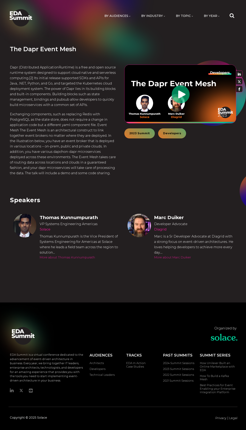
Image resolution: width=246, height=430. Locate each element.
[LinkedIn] (12, 390)
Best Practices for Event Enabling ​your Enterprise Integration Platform (217, 389)
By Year (210, 16)
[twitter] (21, 390)
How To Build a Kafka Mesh (214, 377)
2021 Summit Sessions (178, 380)
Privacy (220, 418)
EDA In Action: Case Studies (136, 365)
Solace (45, 229)
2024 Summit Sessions (178, 363)
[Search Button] (232, 15)
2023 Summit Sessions (178, 369)
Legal (233, 418)
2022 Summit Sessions (178, 374)
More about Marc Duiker (172, 257)
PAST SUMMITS (177, 355)
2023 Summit (139, 133)
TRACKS (134, 355)
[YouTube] (31, 390)
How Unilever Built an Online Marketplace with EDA (217, 367)
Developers (172, 133)
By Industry (152, 16)
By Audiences (116, 16)
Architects (97, 363)
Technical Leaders (102, 374)
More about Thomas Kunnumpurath (67, 257)
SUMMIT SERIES (215, 355)
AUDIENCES (101, 355)
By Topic (183, 16)
